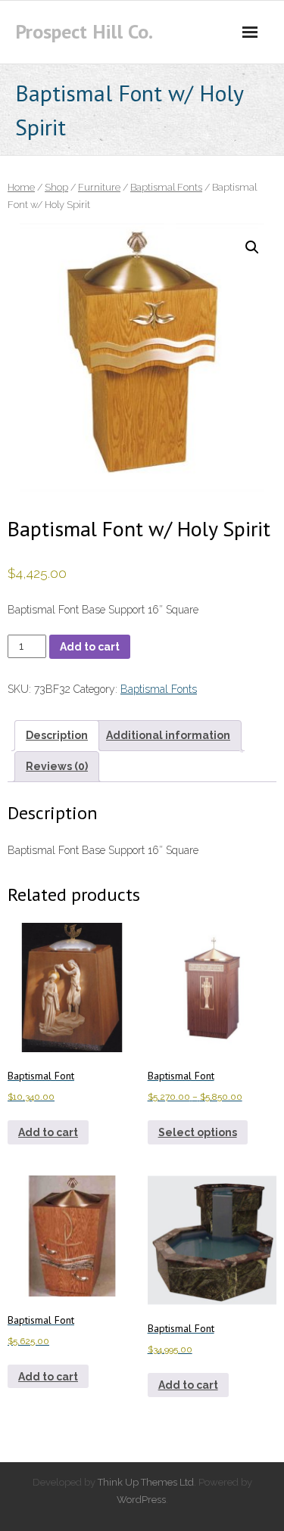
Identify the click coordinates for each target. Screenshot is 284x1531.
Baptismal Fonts (166, 187)
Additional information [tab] (168, 735)
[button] (252, 247)
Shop (56, 187)
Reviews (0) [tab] (57, 766)
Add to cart (90, 647)
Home (21, 187)
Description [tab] (57, 735)
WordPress (141, 1499)
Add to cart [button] (48, 1132)
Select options (197, 1132)
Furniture (99, 187)
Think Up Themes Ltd (146, 1482)
